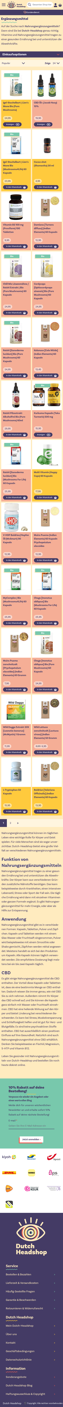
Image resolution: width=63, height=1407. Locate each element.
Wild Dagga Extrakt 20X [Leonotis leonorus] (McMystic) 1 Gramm (16, 731)
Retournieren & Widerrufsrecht (30, 1308)
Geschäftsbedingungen (30, 1351)
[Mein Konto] (55, 5)
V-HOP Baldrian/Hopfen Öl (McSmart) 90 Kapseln (16, 539)
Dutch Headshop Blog (30, 1385)
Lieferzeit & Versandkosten (30, 1283)
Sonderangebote (30, 1377)
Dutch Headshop (12, 1403)
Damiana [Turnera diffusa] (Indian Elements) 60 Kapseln (45, 228)
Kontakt (30, 1342)
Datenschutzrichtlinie (30, 1359)
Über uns (30, 1334)
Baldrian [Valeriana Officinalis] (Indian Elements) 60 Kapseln (45, 793)
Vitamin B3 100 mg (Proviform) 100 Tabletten (13, 228)
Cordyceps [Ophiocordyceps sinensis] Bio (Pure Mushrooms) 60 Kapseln (44, 291)
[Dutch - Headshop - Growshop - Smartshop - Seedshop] (16, 4)
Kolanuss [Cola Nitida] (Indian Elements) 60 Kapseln (46, 354)
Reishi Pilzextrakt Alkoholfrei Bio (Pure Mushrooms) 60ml (14, 417)
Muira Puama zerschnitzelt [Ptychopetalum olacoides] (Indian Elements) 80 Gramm (14, 668)
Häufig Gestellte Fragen (30, 1291)
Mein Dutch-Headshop (30, 1325)
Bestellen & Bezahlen (30, 1274)
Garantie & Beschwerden (30, 1300)
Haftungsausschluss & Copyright (30, 1394)
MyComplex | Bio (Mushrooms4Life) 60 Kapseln (14, 601)
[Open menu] (3, 4)
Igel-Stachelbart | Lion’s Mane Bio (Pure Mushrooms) (16, 106)
